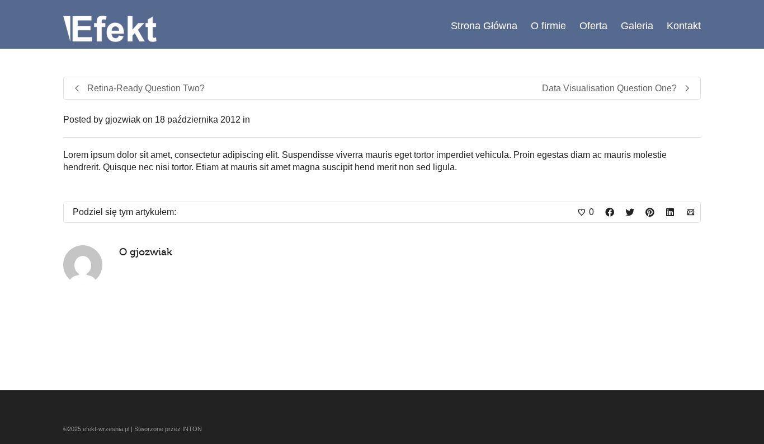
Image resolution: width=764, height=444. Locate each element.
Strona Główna (484, 25)
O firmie (548, 25)
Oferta (593, 25)
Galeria (637, 25)
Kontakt (684, 25)
